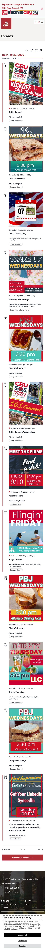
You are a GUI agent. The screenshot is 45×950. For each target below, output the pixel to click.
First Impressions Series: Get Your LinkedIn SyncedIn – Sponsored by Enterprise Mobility (24, 827)
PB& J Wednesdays (17, 760)
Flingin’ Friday (15, 559)
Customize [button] (22, 940)
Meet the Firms (16, 495)
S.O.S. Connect (15, 111)
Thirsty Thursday (16, 691)
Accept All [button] (22, 935)
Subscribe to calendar (21, 857)
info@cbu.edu (11, 892)
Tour (26, 904)
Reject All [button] (22, 946)
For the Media (8, 904)
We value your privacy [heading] (17, 917)
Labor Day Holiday (17, 233)
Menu (37, 22)
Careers (5, 907)
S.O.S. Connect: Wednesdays (22, 431)
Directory (6, 901)
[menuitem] (11, 901)
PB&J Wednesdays (17, 178)
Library (28, 901)
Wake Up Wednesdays (19, 299)
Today (22, 849)
